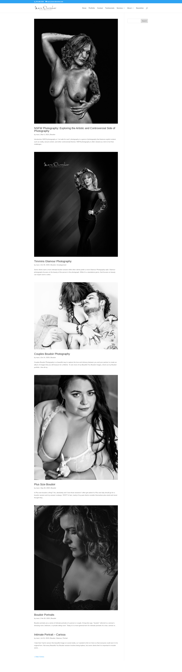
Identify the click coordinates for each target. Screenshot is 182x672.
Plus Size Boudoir (44, 484)
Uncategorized (61, 265)
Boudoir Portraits (44, 614)
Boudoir (52, 134)
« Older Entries (39, 657)
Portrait (65, 638)
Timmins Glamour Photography (53, 261)
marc (37, 134)
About (129, 8)
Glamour (59, 638)
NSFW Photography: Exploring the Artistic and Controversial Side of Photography (74, 129)
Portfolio (92, 8)
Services (120, 8)
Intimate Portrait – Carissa (49, 634)
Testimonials (109, 8)
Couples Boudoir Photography (52, 353)
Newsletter (140, 8)
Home (84, 8)
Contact (100, 8)
